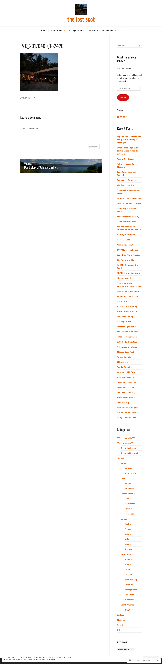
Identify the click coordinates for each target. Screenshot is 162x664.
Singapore (129, 488)
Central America (128, 493)
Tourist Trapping (124, 367)
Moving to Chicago (125, 387)
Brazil (127, 610)
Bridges (120, 615)
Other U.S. (129, 584)
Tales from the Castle (127, 336)
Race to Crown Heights (127, 407)
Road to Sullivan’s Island (128, 291)
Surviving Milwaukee (126, 382)
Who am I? (93, 30)
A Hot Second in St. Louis (128, 311)
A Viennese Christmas (127, 347)
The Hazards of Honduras (128, 221)
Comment (92, 146)
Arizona (128, 559)
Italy (127, 539)
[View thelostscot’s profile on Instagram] (124, 117)
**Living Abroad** (125, 443)
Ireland (128, 534)
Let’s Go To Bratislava (127, 342)
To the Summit (124, 357)
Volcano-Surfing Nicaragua (129, 216)
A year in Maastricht (130, 453)
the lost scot (81, 19)
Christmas (121, 620)
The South (129, 594)
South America (127, 604)
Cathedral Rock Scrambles (129, 198)
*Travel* (121, 458)
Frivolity (121, 625)
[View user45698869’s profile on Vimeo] (127, 117)
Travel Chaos (108, 30)
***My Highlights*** (126, 438)
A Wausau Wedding (125, 377)
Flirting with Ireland (126, 397)
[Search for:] (129, 45)
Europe (124, 519)
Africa (123, 463)
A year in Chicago (128, 448)
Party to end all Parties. (128, 417)
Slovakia (128, 549)
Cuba (127, 498)
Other (119, 630)
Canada (128, 569)
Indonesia (129, 483)
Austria (128, 524)
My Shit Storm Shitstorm (128, 273)
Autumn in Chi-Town (126, 372)
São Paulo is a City (125, 260)
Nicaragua (129, 513)
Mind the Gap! (123, 402)
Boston (128, 564)
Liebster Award (124, 278)
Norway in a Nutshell (126, 234)
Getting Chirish (124, 321)
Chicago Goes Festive (127, 352)
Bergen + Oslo (123, 239)
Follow (123, 97)
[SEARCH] (121, 30)
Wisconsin (129, 599)
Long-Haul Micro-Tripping (128, 255)
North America (127, 554)
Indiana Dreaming (125, 316)
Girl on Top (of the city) (127, 412)
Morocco (128, 468)
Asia (123, 478)
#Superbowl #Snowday (127, 331)
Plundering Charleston (127, 296)
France (128, 529)
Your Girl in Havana (125, 159)
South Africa (130, 473)
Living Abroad (75, 30)
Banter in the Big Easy (127, 306)
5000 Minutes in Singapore (129, 250)
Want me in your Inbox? (126, 59)
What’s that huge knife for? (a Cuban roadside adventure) (127, 150)
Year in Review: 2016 (126, 244)
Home (44, 30)
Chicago (128, 574)
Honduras (129, 508)
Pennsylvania (131, 589)
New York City (131, 579)
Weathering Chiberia (126, 326)
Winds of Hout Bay (125, 185)
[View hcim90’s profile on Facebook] (118, 117)
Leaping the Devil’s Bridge (129, 203)
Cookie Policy (50, 659)
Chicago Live (122, 362)
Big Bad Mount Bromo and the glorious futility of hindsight (129, 139)
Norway (128, 544)
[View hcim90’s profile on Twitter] (121, 117)
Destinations (56, 30)
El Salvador (130, 503)
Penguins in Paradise (126, 180)
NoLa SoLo (122, 301)
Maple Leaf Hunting (126, 392)
